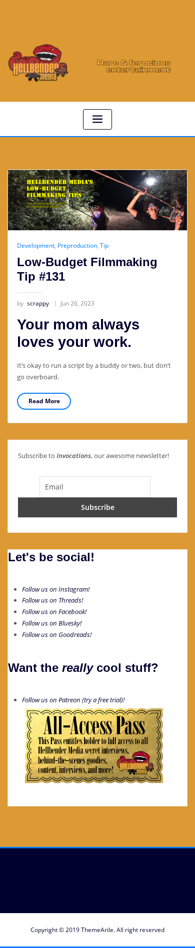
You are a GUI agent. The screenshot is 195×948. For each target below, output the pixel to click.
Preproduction (77, 245)
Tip (104, 245)
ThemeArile (97, 930)
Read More (44, 401)
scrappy (33, 303)
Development (35, 245)
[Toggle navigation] (97, 119)
